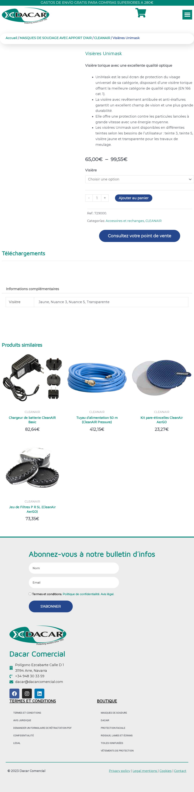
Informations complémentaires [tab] (32, 289)
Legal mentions (145, 771)
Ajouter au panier (134, 198)
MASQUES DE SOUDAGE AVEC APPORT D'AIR (56, 38)
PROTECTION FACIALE (113, 727)
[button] (187, 15)
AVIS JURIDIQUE (22, 720)
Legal (16, 743)
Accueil (11, 38)
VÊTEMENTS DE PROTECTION (117, 750)
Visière (91, 170)
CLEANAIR (102, 38)
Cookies (166, 771)
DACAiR (105, 720)
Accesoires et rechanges (125, 221)
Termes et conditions (27, 712)
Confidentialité (23, 735)
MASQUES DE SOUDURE (114, 712)
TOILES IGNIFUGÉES (112, 743)
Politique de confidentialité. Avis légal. (88, 594)
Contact (180, 771)
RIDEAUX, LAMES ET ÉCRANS (117, 735)
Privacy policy (119, 771)
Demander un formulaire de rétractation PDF (42, 727)
